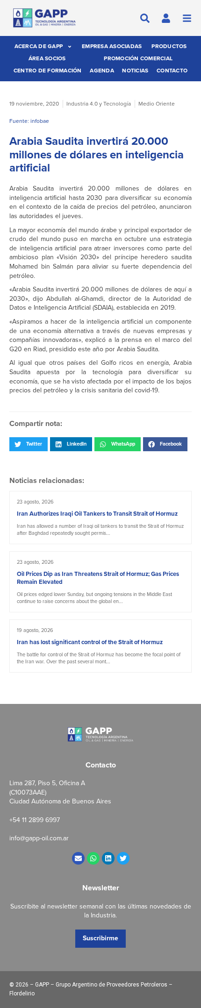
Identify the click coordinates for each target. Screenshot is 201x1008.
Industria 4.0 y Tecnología (98, 103)
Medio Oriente (156, 103)
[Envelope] (78, 858)
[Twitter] (123, 858)
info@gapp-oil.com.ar (39, 838)
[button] (28, 444)
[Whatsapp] (93, 858)
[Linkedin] (108, 858)
